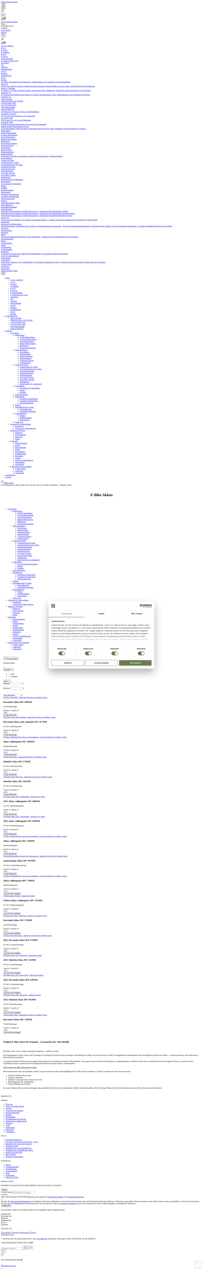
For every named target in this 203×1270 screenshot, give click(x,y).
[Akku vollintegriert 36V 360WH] (34, 737)
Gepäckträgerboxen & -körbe (30, 369)
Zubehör (23, 392)
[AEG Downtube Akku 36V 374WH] (27, 936)
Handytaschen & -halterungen (31, 384)
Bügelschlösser (25, 354)
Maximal (13, 688)
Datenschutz (10, 1128)
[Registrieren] (2, 12)
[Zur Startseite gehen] (9, 2)
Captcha (4, 1195)
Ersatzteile (12, 617)
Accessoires (12, 509)
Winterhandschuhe (26, 403)
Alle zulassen (135, 663)
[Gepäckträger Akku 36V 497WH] (35, 856)
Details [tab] (101, 614)
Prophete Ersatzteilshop (14, 1157)
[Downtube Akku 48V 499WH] (25, 697)
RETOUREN (11, 1155)
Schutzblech (17, 640)
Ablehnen (68, 663)
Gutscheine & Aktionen (14, 1111)
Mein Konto (9, 483)
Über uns (9, 1104)
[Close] (2, 1264)
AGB (8, 1125)
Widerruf (9, 1123)
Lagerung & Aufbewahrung (23, 604)
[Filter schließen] (4, 667)
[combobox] (12, 1248)
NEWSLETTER (12, 1177)
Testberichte (10, 1175)
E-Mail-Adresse (7, 1192)
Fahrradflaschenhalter (28, 411)
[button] (8, 278)
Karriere (9, 1108)
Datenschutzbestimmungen (20, 1201)
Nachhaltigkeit (11, 1169)
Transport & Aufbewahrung (18, 600)
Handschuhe (17, 573)
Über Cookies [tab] (136, 614)
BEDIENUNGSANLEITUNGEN (19, 1144)
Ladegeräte (17, 647)
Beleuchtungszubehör (28, 348)
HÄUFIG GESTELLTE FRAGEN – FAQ (22, 1142)
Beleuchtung (17, 511)
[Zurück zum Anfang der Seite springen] (3, 1252)
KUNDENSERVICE (14, 1140)
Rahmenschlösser (26, 356)
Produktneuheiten (12, 1167)
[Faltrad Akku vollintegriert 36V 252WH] (19, 896)
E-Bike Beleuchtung (27, 337)
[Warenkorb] (3, 20)
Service (8, 1165)
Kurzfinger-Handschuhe (29, 399)
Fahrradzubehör (11, 1171)
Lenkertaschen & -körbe (29, 367)
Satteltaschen (24, 382)
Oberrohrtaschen (26, 375)
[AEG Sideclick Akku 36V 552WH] (22, 955)
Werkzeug (16, 609)
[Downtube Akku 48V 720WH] (25, 1015)
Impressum (10, 1130)
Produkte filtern (12, 659)
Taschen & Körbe (19, 541)
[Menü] (3, 4)
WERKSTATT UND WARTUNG (19, 1148)
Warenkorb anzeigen (8, 1266)
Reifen (15, 621)
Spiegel (15, 634)
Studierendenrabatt (13, 1113)
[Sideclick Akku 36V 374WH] (24, 757)
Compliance (10, 1132)
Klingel (15, 581)
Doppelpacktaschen (27, 371)
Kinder (22, 390)
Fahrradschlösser (19, 526)
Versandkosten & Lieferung (16, 1119)
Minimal (13, 684)
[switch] (88, 653)
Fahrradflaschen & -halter (22, 583)
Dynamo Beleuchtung (28, 339)
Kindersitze (17, 602)
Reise (8, 1173)
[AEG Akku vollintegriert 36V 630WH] (24, 817)
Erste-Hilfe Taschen (27, 380)
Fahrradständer (18, 624)
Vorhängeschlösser (27, 361)
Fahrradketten (18, 628)
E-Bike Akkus (18, 645)
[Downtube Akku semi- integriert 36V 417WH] (29, 717)
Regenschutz (24, 420)
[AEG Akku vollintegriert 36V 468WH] (24, 797)
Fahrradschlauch (19, 619)
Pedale (15, 626)
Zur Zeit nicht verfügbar (12, 893)
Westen (22, 416)
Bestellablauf (10, 1117)
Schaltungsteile (18, 630)
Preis (6, 681)
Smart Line (17, 598)
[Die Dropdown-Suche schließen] (30, 1248)
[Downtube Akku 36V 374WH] (25, 916)
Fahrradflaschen (26, 409)
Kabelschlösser (25, 363)
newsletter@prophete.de (69, 1204)
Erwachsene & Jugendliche (30, 388)
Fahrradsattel (17, 638)
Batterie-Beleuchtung (27, 344)
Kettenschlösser (25, 358)
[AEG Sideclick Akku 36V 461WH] (22, 995)
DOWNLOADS (12, 1146)
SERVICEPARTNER (14, 1153)
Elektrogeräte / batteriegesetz (16, 1121)
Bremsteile (17, 632)
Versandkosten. (42, 1239)
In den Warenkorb (10, 715)
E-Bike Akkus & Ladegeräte (18, 643)
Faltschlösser (24, 352)
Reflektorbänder (26, 418)
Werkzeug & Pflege (15, 607)
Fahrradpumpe (18, 611)
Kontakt (9, 1115)
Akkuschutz (17, 649)
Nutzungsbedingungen (75, 1197)
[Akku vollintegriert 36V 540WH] (34, 836)
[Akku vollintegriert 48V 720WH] (34, 876)
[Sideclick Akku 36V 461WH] (27, 777)
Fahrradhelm (17, 562)
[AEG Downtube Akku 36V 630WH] (23, 975)
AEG (13, 674)
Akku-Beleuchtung (27, 342)
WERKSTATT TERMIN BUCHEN (19, 1150)
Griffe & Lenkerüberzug (22, 636)
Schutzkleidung (18, 590)
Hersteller (7, 670)
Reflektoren (24, 346)
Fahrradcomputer (19, 571)
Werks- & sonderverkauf (15, 1106)
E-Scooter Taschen (27, 378)
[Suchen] (3, 15)
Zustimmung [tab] (66, 614)
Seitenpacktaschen (26, 373)
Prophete (14, 677)
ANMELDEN (6, 1206)
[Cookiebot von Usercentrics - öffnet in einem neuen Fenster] (141, 606)
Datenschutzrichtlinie (55, 1197)
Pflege (15, 615)
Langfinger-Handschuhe (29, 401)
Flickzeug (16, 613)
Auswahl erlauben (101, 663)
